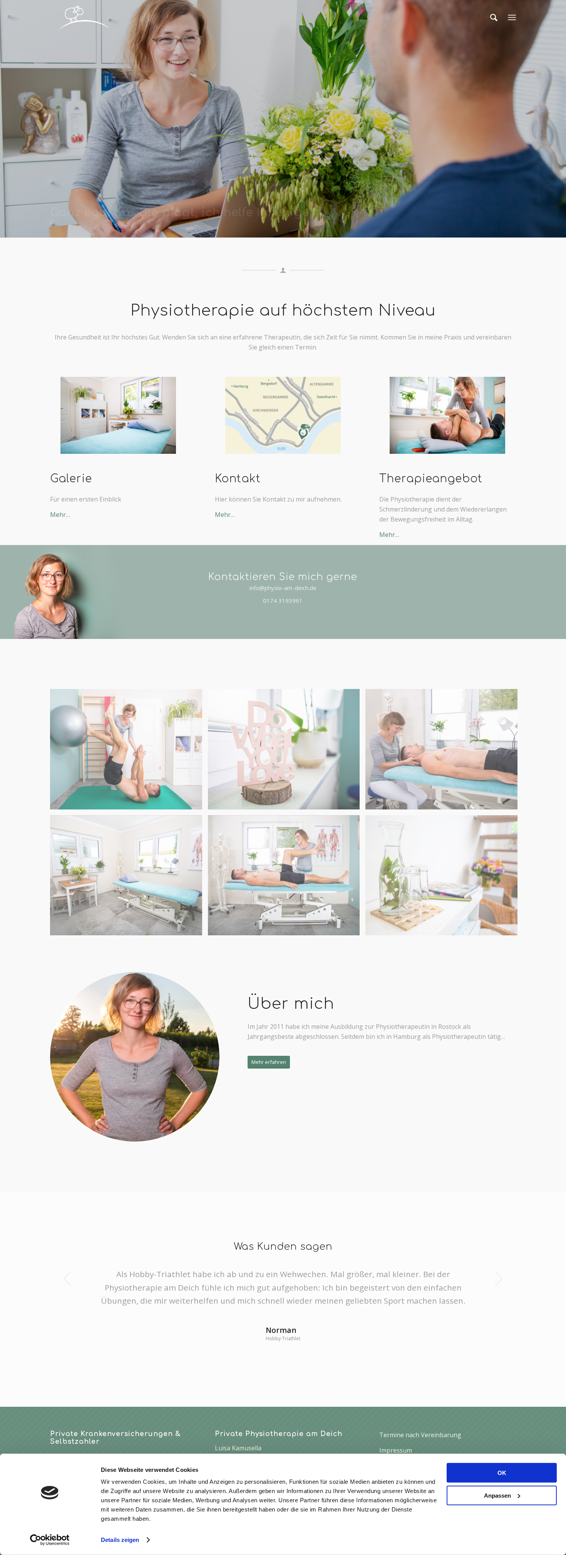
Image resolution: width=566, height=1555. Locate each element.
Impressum (395, 1450)
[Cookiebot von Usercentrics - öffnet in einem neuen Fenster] (50, 1540)
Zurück (67, 1278)
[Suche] (493, 17)
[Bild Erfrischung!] (444, 878)
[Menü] (512, 17)
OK (501, 1473)
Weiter (498, 1278)
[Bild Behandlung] (444, 752)
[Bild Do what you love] (287, 752)
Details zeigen (120, 1540)
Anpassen (497, 1495)
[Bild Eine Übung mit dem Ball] (129, 752)
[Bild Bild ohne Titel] (129, 878)
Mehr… (60, 514)
